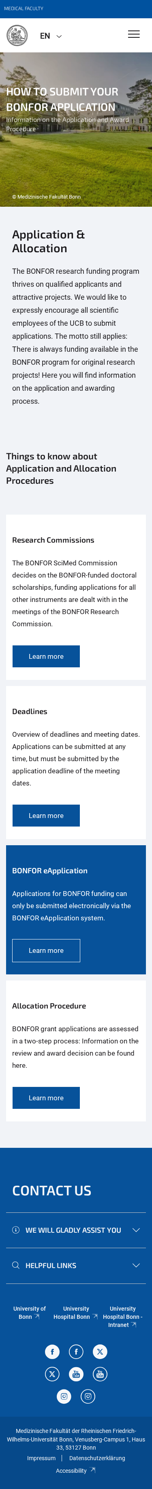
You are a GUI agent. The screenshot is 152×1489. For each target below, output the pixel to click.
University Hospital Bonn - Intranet (123, 1317)
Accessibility (71, 1470)
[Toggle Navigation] (134, 34)
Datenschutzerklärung (97, 1458)
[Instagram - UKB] (88, 1397)
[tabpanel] (76, 129)
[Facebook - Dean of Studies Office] (52, 1353)
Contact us (52, 1190)
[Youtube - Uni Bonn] (76, 1375)
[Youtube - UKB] (100, 1375)
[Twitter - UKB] (52, 1375)
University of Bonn (29, 1312)
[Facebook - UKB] (76, 1353)
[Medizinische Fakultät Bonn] (17, 35)
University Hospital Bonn (72, 1312)
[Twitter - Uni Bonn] (100, 1353)
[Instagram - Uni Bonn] (64, 1397)
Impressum (41, 1458)
